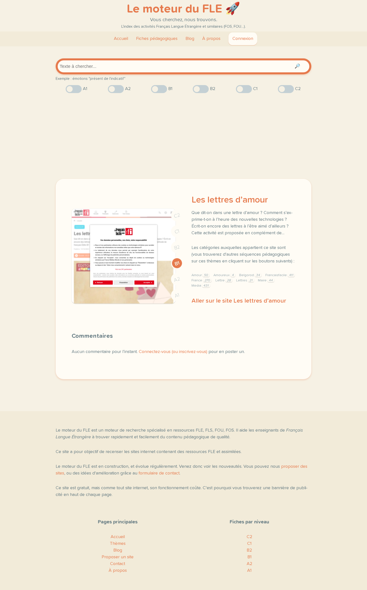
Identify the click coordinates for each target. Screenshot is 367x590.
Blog (189, 38)
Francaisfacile (279, 275)
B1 (177, 263)
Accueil (121, 38)
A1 (177, 295)
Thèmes (118, 543)
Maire (265, 280)
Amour (199, 275)
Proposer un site (118, 557)
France (200, 280)
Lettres (244, 280)
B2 (177, 247)
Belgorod (249, 275)
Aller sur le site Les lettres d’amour (238, 301)
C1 (177, 232)
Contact (117, 564)
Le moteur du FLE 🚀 (183, 9)
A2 (177, 279)
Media (200, 285)
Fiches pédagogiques (157, 38)
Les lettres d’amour (229, 200)
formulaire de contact (159, 473)
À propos (211, 38)
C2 (177, 215)
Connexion (242, 38)
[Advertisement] (183, 136)
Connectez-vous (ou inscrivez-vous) (173, 352)
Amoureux (223, 275)
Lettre (223, 280)
